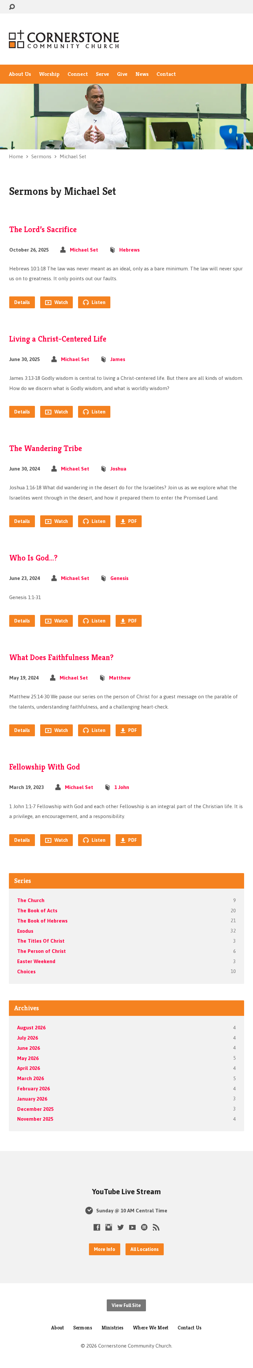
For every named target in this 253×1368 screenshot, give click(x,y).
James (117, 359)
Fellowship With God (44, 767)
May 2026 (28, 1058)
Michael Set (73, 156)
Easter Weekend (36, 961)
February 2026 (33, 1088)
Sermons (41, 156)
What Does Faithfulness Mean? (61, 657)
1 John (121, 787)
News (142, 74)
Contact (166, 74)
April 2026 (28, 1068)
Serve (102, 74)
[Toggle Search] (12, 7)
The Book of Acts (37, 910)
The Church (30, 900)
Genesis (119, 578)
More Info (104, 1249)
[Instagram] (108, 1227)
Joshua (118, 468)
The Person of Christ (41, 951)
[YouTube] (132, 1227)
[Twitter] (120, 1227)
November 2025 (35, 1119)
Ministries (112, 1327)
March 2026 (30, 1078)
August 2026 (31, 1027)
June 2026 (28, 1048)
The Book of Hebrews (42, 921)
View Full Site (126, 1305)
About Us (20, 74)
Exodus (25, 931)
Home (16, 156)
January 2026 (32, 1099)
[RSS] (156, 1227)
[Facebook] (97, 1227)
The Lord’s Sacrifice (43, 229)
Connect (78, 74)
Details (22, 302)
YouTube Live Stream (126, 1191)
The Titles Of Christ (41, 941)
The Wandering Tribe (45, 448)
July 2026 (27, 1038)
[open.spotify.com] (144, 1227)
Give (122, 74)
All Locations (144, 1249)
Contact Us (190, 1327)
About (57, 1327)
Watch (60, 302)
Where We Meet (150, 1327)
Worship (49, 74)
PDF (132, 521)
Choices (26, 971)
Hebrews (129, 250)
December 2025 (35, 1109)
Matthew (119, 678)
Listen (98, 302)
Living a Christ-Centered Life (57, 339)
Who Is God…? (33, 558)
